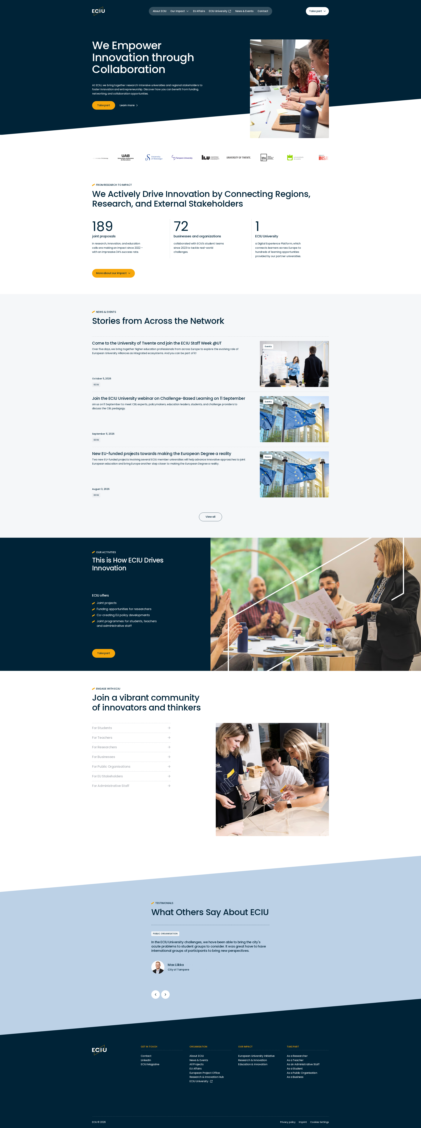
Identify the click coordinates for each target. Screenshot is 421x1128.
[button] (179, 11)
